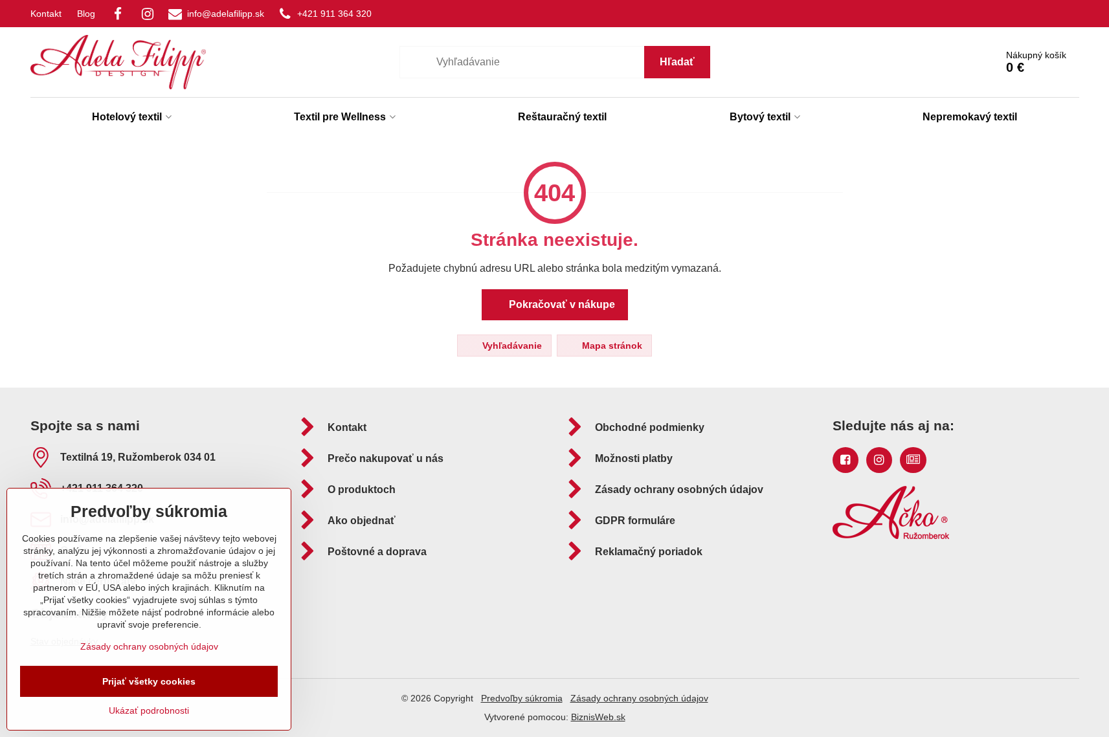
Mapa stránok (610, 345)
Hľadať (677, 61)
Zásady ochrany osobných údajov (639, 698)
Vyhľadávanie (511, 345)
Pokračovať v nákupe (560, 304)
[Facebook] (118, 13)
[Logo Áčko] (891, 536)
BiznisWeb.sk (598, 717)
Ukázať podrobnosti (149, 710)
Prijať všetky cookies (149, 681)
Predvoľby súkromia (522, 698)
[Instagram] (147, 13)
